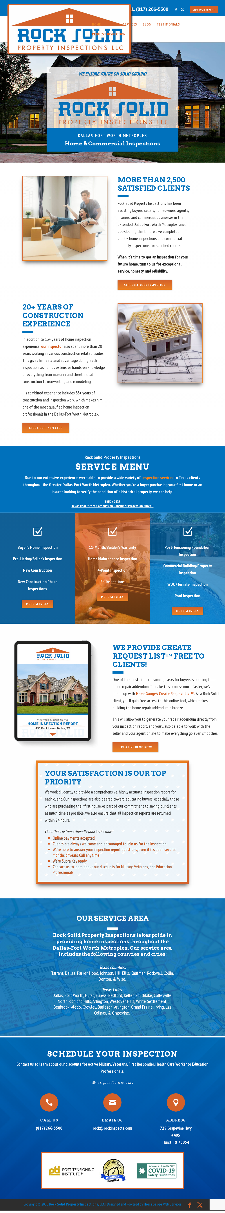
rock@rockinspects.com (112, 1128)
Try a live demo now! (135, 747)
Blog (147, 24)
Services (130, 24)
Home (96, 24)
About (112, 24)
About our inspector (46, 428)
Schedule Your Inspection (144, 285)
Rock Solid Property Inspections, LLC (77, 1204)
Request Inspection (108, 34)
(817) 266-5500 (49, 1128)
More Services (37, 604)
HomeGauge (153, 1204)
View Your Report (204, 9)
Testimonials (168, 24)
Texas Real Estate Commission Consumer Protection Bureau (112, 506)
